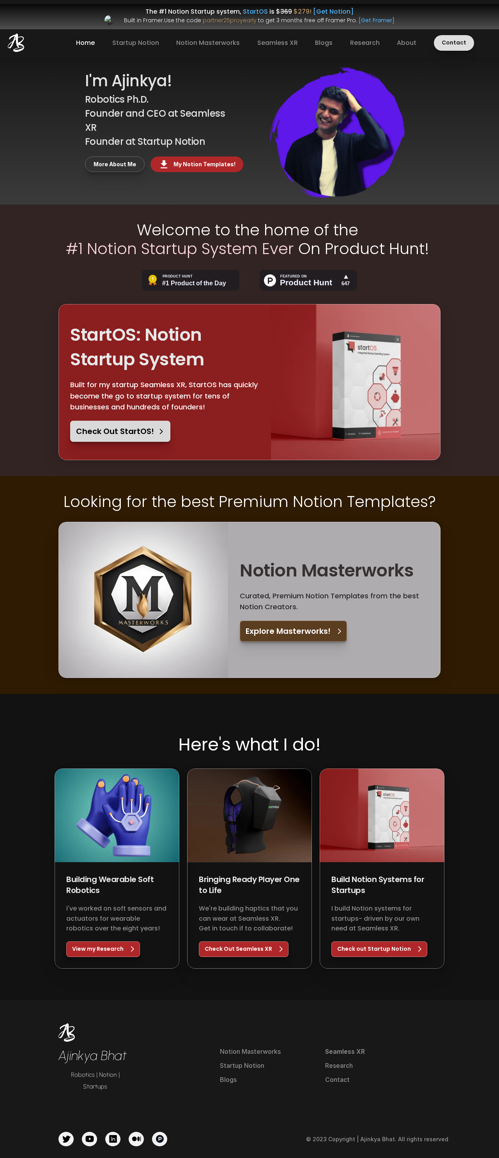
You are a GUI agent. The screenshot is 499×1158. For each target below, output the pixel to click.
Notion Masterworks (208, 42)
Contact (337, 1079)
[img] (16, 43)
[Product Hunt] (159, 1139)
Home (85, 42)
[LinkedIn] (112, 1139)
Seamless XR (277, 42)
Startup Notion (135, 42)
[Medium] (136, 1139)
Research (365, 42)
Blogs (324, 42)
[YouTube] (89, 1139)
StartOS (255, 11)
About (406, 42)
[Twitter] (66, 1139)
